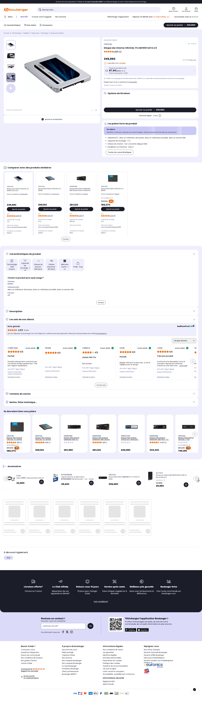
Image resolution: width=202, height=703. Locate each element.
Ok (90, 626)
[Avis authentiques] (185, 326)
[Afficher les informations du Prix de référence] (112, 198)
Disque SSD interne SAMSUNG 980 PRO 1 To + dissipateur (160, 439)
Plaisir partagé (67, 652)
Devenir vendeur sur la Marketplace (158, 660)
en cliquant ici (101, 333)
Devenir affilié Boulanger (154, 655)
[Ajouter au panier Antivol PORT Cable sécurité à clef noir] (41, 482)
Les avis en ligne (109, 669)
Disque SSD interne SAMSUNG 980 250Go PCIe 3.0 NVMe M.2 (101, 439)
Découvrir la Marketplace (154, 658)
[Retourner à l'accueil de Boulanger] (16, 9)
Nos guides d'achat (29, 660)
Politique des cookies (111, 663)
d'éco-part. (193, 60)
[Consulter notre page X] (67, 632)
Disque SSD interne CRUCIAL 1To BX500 (14, 439)
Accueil (6, 33)
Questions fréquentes (30, 652)
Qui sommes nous (69, 649)
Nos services (67, 658)
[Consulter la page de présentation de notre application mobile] (130, 630)
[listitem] (10, 55)
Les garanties (108, 652)
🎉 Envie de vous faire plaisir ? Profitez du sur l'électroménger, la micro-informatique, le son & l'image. (101, 2)
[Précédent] (92, 110)
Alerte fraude (108, 684)
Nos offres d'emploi (152, 649)
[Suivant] (96, 110)
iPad (8, 558)
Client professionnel (70, 671)
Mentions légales (110, 655)
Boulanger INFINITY (69, 674)
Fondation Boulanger (70, 669)
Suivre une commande (30, 655)
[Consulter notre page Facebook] (63, 632)
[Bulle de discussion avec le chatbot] (194, 690)
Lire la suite (183, 366)
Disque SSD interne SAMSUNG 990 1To (71, 439)
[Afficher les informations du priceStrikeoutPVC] (165, 480)
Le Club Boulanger (69, 666)
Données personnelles (112, 658)
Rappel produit (109, 681)
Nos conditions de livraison (32, 658)
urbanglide (132, 82)
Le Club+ (122, 63)
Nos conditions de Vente (113, 649)
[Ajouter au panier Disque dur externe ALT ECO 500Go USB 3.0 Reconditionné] (186, 484)
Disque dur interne (57, 33)
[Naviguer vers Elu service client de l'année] (162, 671)
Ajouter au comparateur (53, 119)
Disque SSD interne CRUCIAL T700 (186, 439)
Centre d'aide (26, 663)
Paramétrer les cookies (112, 660)
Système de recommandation (115, 666)
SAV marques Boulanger (72, 663)
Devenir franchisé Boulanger (155, 652)
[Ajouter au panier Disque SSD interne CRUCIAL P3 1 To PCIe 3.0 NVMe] (138, 483)
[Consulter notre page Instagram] (71, 632)
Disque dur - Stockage (40, 33)
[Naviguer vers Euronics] (162, 665)
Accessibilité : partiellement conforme (118, 674)
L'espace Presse (68, 655)
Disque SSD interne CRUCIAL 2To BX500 (43, 439)
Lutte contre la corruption (113, 671)
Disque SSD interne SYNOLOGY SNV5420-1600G (130, 439)
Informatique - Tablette (20, 33)
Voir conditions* (101, 601)
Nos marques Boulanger (72, 660)
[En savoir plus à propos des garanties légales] (159, 115)
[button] (193, 361)
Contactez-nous (28, 649)
